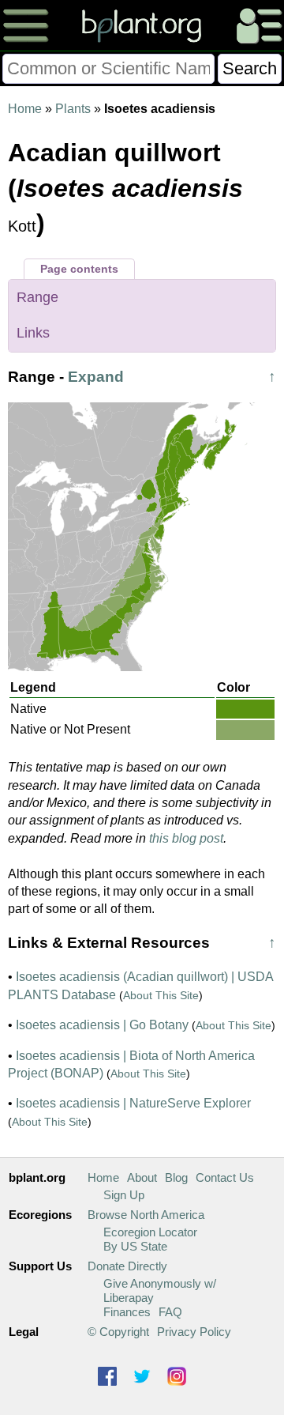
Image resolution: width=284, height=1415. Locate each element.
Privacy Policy (194, 1331)
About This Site (161, 995)
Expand (96, 376)
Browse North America (146, 1214)
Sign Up (123, 1195)
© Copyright (118, 1331)
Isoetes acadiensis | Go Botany (102, 1025)
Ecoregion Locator (150, 1232)
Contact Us (225, 1177)
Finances (127, 1312)
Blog (176, 1177)
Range (37, 297)
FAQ (170, 1312)
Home (25, 108)
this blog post (186, 838)
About (142, 1177)
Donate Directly (127, 1266)
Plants (73, 108)
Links (33, 333)
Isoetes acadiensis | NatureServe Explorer (133, 1103)
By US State (135, 1246)
